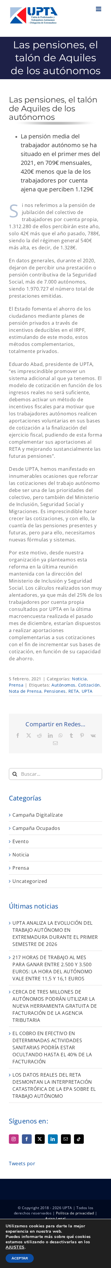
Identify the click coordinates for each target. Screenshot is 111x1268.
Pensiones (55, 691)
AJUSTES (15, 1247)
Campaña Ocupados (36, 828)
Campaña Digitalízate (37, 815)
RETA (73, 691)
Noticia (79, 679)
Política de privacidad (75, 1213)
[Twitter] (40, 1139)
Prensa (16, 685)
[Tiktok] (79, 1139)
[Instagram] (14, 1139)
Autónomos (63, 685)
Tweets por (22, 1163)
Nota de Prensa (25, 691)
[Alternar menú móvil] (99, 9)
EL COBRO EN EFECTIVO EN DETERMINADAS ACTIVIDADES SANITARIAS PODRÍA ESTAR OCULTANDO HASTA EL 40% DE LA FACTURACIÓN (52, 1047)
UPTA (87, 691)
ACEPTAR (20, 1258)
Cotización (89, 685)
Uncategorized (29, 881)
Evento (20, 841)
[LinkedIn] (53, 1139)
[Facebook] (27, 1139)
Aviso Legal (55, 1218)
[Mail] (66, 1139)
